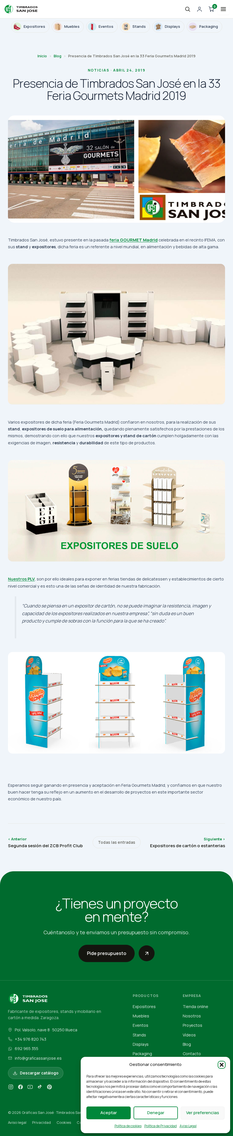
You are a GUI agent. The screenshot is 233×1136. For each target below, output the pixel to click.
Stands (139, 1035)
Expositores (144, 1006)
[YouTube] (30, 1087)
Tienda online (195, 1006)
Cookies (64, 1122)
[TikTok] (40, 1087)
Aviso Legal (188, 1126)
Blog (57, 55)
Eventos (140, 1025)
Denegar (155, 1113)
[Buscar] (187, 9)
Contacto (192, 1053)
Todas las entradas (116, 842)
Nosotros (192, 1016)
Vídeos (189, 1035)
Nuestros (21, 579)
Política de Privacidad (160, 1126)
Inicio (42, 55)
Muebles (141, 1016)
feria (133, 240)
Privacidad (41, 1122)
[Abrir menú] (223, 9)
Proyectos (192, 1025)
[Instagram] (11, 1087)
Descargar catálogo (39, 1073)
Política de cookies (128, 1126)
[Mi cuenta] (199, 9)
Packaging (142, 1053)
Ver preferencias (202, 1113)
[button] (221, 1065)
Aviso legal (17, 1122)
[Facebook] (20, 1087)
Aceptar (108, 1113)
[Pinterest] (49, 1087)
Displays (141, 1044)
